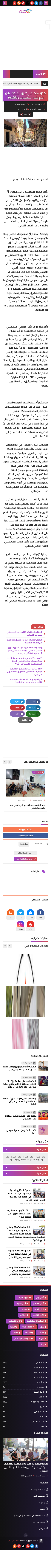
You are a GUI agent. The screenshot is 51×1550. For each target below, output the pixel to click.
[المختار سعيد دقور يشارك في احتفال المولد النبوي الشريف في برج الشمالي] (39, 1254)
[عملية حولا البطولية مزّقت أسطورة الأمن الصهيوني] (43, 1115)
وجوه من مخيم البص (22, 1338)
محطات (41, 1332)
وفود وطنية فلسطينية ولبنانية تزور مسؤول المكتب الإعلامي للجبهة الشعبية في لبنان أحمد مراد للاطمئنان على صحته (25, 650)
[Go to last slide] (9, 762)
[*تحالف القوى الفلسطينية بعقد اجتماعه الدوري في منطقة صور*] (39, 1213)
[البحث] (5, 3)
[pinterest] (23, 3)
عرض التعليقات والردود (24, 858)
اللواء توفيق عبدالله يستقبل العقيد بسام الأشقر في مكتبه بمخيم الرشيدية (26, 681)
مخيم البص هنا (39, 1522)
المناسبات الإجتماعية (35, 1321)
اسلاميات (23, 1309)
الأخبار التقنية (38, 1315)
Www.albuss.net (41, 1476)
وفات (42, 1344)
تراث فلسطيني (14, 1321)
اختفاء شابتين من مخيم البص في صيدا (21, 1131)
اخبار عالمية (39, 1309)
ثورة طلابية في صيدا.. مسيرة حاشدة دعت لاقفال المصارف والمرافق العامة (19, 1101)
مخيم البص (12, 1540)
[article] (25, 735)
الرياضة (23, 1315)
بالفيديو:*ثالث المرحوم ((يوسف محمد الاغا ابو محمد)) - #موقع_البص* (19, 1068)
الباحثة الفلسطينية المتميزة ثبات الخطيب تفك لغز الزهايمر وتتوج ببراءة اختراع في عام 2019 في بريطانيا (19, 1084)
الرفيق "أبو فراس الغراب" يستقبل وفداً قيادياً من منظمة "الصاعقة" (24, 641)
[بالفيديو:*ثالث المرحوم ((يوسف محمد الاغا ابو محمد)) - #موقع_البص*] (43, 1066)
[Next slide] (5, 762)
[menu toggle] (46, 3)
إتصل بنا (41, 1502)
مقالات (15, 1332)
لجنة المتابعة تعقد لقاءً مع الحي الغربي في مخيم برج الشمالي (24, 633)
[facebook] (41, 3)
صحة (42, 1416)
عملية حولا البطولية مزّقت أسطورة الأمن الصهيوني (20, 1117)
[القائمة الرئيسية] (6, 74)
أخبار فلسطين (38, 1303)
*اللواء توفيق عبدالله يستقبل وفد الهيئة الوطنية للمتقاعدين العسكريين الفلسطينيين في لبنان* (24, 671)
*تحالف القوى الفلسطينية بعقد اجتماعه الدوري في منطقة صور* (19, 1213)
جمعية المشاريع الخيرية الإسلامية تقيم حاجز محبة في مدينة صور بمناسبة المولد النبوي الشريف (26, 1195)
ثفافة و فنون (27, 1327)
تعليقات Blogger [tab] (25, 829)
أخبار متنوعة (21, 1303)
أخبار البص (40, 1297)
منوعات (41, 1338)
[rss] (19, 3)
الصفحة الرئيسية (37, 109)
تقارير (42, 1327)
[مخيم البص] (25, 11)
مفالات (28, 1332)
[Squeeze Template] (41, 1541)
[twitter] (36, 3)
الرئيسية (39, 74)
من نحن (42, 1528)
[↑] (26, 1535)
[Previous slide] (10, 946)
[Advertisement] (25, 41)
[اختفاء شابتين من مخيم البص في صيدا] (43, 1130)
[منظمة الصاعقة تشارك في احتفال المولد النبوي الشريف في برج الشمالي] (39, 1271)
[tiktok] (28, 3)
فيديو (12, 1327)
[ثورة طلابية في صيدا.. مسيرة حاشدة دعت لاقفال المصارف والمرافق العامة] (43, 1098)
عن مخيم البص (39, 1496)
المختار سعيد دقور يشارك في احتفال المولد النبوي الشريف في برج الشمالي (19, 1253)
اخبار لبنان (40, 1382)
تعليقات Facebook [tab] (25, 835)
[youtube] (32, 3)
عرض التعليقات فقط (24, 852)
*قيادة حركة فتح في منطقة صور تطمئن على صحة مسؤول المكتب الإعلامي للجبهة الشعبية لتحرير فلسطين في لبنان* (24, 661)
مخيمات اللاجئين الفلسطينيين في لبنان (29, 1515)
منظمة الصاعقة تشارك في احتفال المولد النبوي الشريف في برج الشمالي (19, 1270)
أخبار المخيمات (22, 109)
